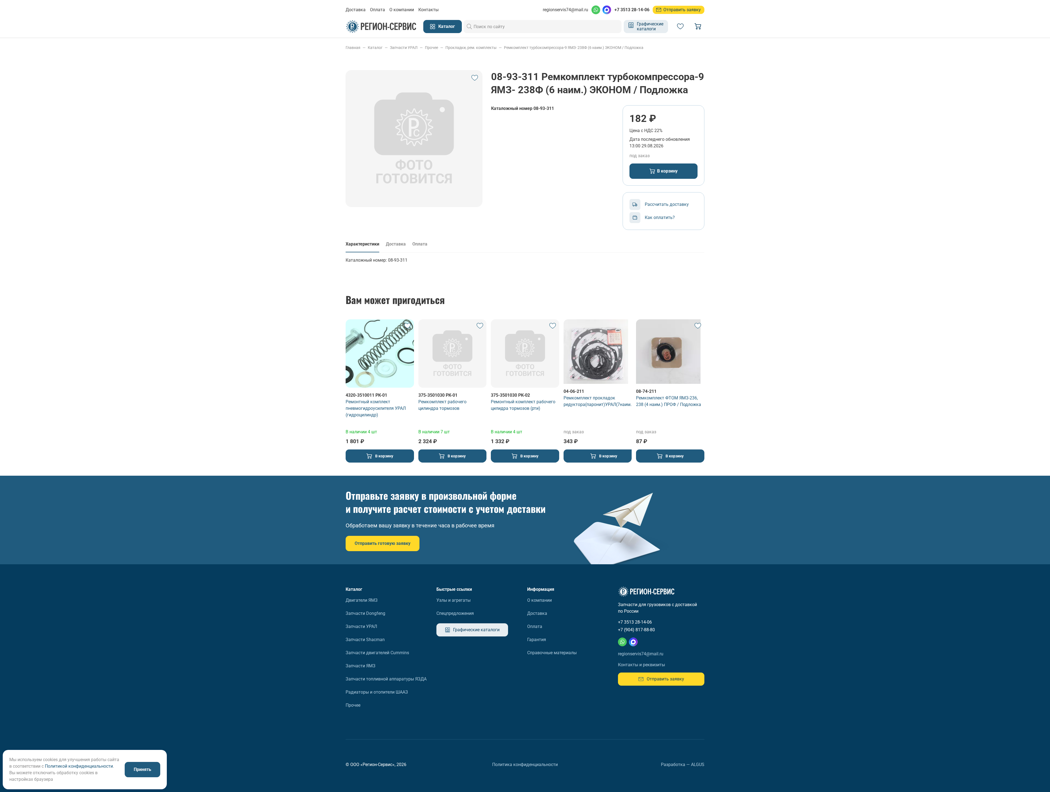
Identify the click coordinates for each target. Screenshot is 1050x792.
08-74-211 (646, 391)
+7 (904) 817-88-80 (636, 629)
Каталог (446, 26)
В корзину (667, 171)
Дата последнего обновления (659, 139)
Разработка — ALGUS (682, 764)
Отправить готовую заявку (382, 543)
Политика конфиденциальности (525, 764)
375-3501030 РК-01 (437, 395)
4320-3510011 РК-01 (366, 395)
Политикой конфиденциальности (79, 766)
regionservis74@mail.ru (565, 9)
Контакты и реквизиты (641, 664)
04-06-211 (574, 391)
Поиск (469, 26)
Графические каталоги (650, 26)
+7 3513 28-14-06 (631, 9)
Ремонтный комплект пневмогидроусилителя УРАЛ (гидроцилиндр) (376, 408)
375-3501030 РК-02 (510, 395)
